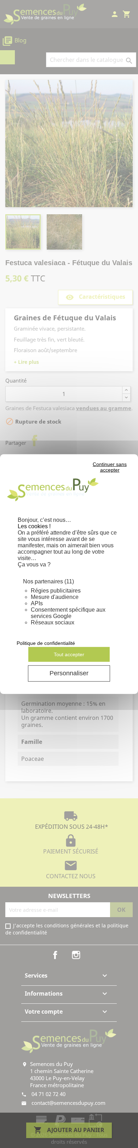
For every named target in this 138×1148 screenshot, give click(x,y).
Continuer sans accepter (110, 467)
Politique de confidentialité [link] (46, 643)
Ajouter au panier (69, 1130)
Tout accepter (69, 654)
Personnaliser (69, 673)
